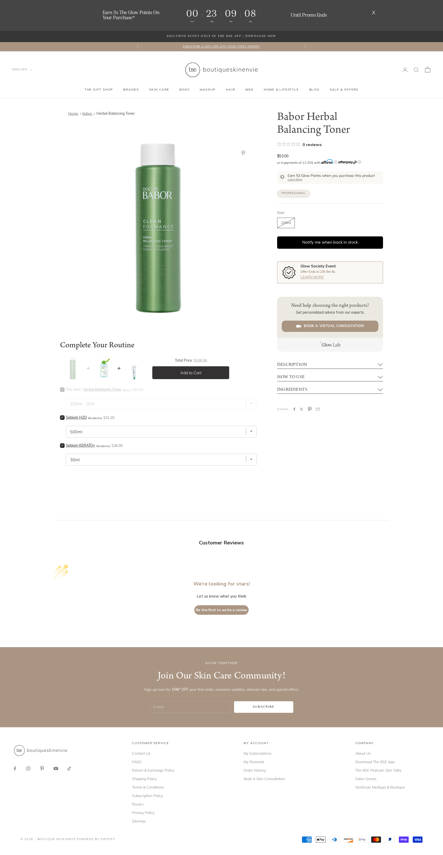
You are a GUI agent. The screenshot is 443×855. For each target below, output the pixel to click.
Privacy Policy (143, 812)
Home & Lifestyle (281, 89)
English (19, 69)
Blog (314, 89)
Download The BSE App (375, 762)
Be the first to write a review (221, 610)
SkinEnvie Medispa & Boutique (380, 787)
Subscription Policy (147, 795)
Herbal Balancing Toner (115, 114)
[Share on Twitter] (301, 409)
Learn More (295, 179)
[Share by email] (318, 409)
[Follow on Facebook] (14, 768)
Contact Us (141, 753)
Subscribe (263, 706)
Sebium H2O (76, 418)
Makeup (208, 89)
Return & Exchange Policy (153, 770)
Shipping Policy (144, 778)
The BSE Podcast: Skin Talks (378, 770)
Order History (255, 770)
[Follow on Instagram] (28, 768)
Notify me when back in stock (330, 243)
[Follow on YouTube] (55, 768)
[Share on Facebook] (294, 409)
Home (73, 113)
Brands (131, 89)
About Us (363, 753)
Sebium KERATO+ (80, 446)
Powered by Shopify (96, 839)
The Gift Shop (99, 89)
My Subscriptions (257, 753)
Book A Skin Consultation (264, 778)
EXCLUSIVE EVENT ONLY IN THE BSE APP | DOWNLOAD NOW (221, 36)
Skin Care (159, 89)
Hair (230, 89)
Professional (293, 193)
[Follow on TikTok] (69, 768)
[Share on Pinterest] (310, 409)
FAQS (137, 762)
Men (249, 89)
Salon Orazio (365, 778)
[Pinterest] (244, 153)
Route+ (138, 804)
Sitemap (139, 821)
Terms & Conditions (148, 787)
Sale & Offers (344, 89)
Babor (87, 113)
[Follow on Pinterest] (42, 768)
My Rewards (254, 762)
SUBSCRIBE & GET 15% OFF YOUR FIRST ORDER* (221, 46)
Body (184, 89)
